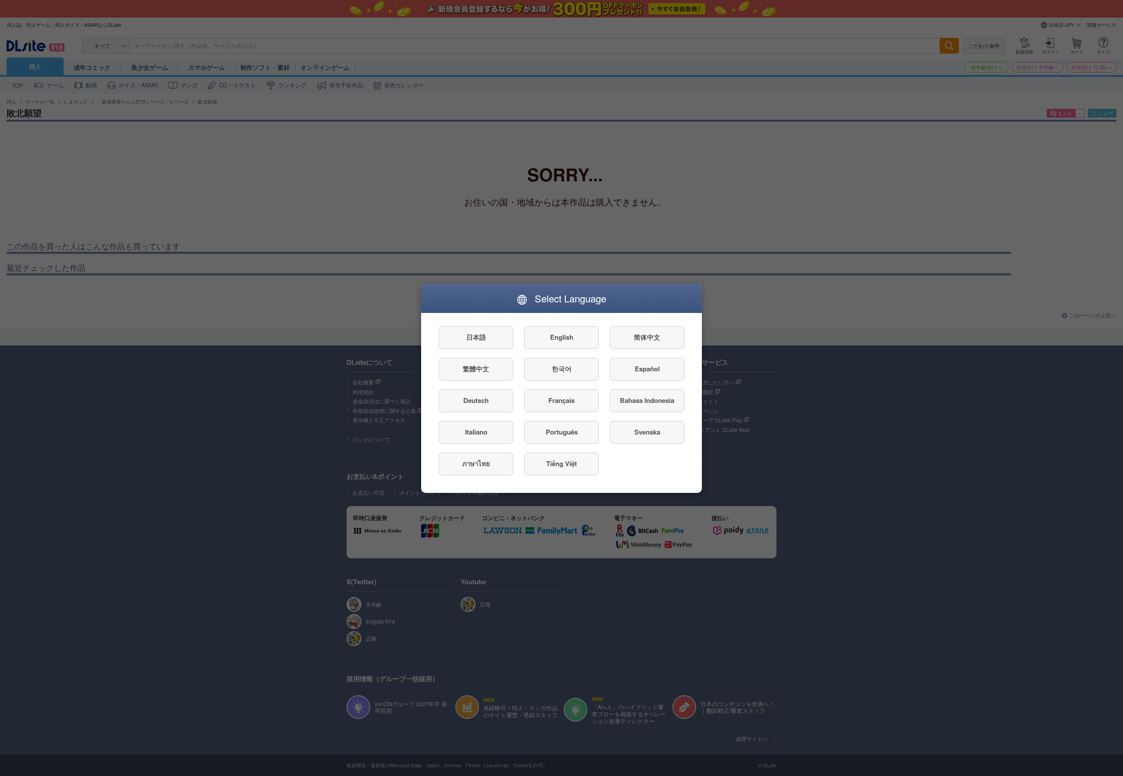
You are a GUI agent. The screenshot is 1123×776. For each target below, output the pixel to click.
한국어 (562, 369)
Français (561, 400)
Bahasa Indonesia (647, 400)
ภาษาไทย (476, 463)
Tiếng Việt (561, 463)
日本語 (476, 337)
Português (562, 432)
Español (647, 369)
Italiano (476, 432)
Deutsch (476, 400)
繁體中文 (476, 369)
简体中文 (647, 337)
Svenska (647, 432)
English (561, 337)
